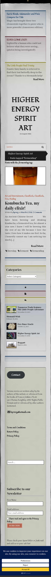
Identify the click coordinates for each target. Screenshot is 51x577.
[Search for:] (25, 462)
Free (7, 199)
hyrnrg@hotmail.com (20, 412)
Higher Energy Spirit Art (25, 114)
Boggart (21, 342)
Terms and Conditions (16, 427)
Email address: (13, 509)
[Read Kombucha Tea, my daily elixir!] (25, 176)
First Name (11, 500)
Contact (15, 375)
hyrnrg (15, 212)
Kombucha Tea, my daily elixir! (22, 205)
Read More (37, 246)
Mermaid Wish (13, 316)
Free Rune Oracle (25, 324)
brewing (12, 250)
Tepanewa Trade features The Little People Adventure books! (31, 309)
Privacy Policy (13, 436)
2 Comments (37, 212)
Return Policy (13, 431)
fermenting (38, 250)
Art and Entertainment (14, 196)
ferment (24, 250)
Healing (13, 199)
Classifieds (28, 196)
